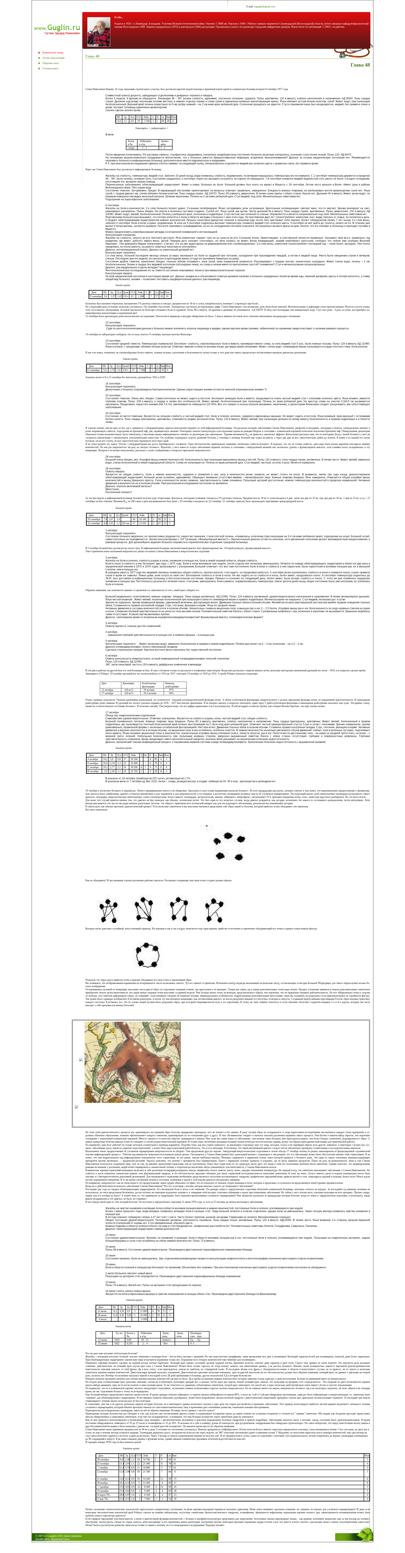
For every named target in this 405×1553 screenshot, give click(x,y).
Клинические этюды (52, 52)
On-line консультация (53, 57)
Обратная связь (50, 63)
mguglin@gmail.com (264, 6)
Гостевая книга (50, 68)
